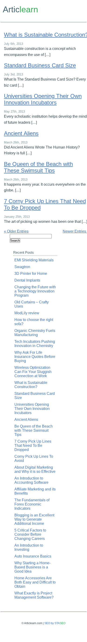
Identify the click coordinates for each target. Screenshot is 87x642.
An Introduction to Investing (28, 547)
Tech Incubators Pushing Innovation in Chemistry (34, 344)
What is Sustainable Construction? (30, 385)
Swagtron (22, 267)
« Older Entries (16, 231)
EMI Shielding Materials (34, 260)
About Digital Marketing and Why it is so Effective (34, 469)
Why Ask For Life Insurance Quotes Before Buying (34, 356)
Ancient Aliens (21, 133)
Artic (20, 9)
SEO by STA (54, 623)
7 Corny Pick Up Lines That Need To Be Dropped (32, 445)
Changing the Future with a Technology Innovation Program (35, 291)
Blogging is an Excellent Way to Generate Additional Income (34, 519)
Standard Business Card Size (40, 65)
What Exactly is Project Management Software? (34, 595)
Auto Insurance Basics (32, 556)
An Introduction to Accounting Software (31, 480)
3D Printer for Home (30, 274)
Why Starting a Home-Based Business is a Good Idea (32, 567)
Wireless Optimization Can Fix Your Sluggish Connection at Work (33, 372)
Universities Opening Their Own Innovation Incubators (43, 99)
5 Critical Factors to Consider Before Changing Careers (30, 534)
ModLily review (26, 313)
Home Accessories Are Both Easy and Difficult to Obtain (35, 582)
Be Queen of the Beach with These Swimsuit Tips (38, 167)
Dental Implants (27, 280)
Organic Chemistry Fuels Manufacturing (34, 333)
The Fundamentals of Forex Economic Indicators (31, 504)
